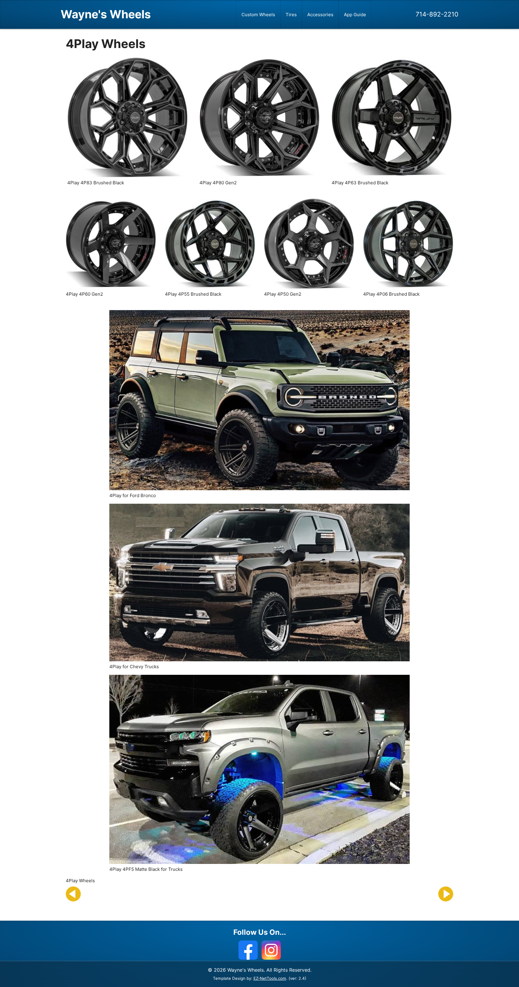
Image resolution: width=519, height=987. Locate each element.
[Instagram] (271, 950)
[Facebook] (248, 950)
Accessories (320, 14)
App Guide (355, 14)
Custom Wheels (258, 14)
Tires (291, 14)
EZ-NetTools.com (269, 978)
